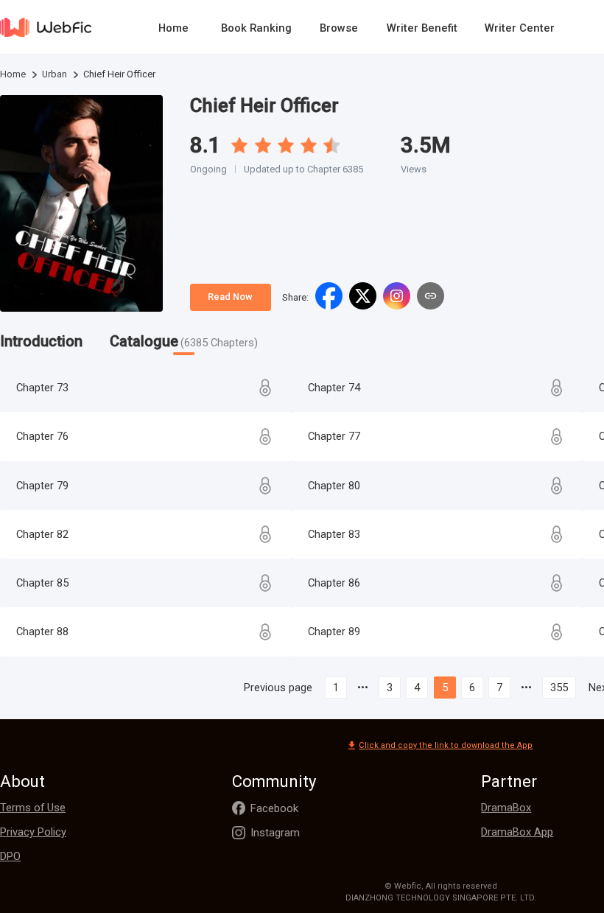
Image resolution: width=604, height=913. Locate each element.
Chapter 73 (42, 387)
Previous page (278, 687)
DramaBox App (517, 832)
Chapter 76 (42, 436)
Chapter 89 (334, 631)
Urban (54, 74)
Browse (339, 28)
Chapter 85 (42, 583)
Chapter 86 (334, 583)
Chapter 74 (334, 387)
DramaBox (506, 807)
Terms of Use (33, 807)
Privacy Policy (33, 832)
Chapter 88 (42, 631)
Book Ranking (256, 28)
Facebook (274, 808)
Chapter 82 (42, 534)
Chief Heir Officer (264, 105)
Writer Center (520, 28)
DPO (10, 856)
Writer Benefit (422, 28)
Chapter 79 (42, 485)
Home (173, 28)
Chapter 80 (334, 485)
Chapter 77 (334, 436)
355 (559, 687)
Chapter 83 (334, 534)
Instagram (275, 832)
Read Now (230, 296)
